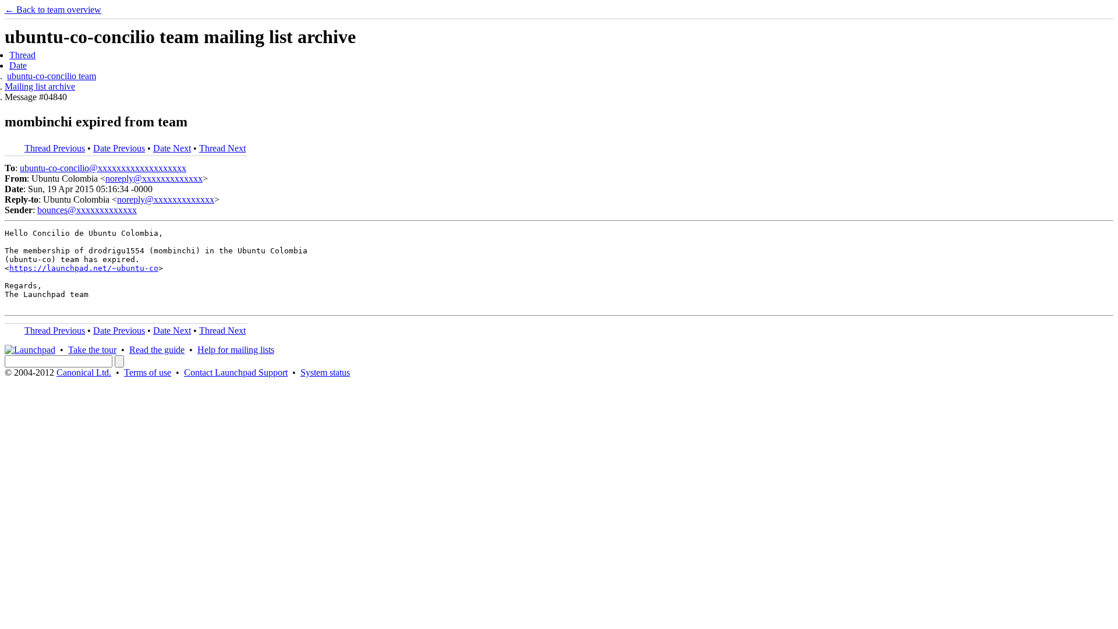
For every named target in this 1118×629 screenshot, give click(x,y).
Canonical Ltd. (83, 372)
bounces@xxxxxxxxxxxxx (87, 210)
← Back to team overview (53, 10)
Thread (22, 55)
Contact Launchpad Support (236, 372)
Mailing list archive (40, 86)
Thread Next (222, 148)
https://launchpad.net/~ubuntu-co (83, 268)
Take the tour (92, 350)
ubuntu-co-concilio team (51, 76)
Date (18, 65)
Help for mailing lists (235, 350)
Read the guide (157, 350)
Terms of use (147, 372)
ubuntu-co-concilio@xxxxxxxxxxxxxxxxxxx (103, 168)
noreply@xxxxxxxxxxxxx (154, 178)
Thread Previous (54, 148)
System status (325, 372)
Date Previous (119, 148)
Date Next (172, 148)
